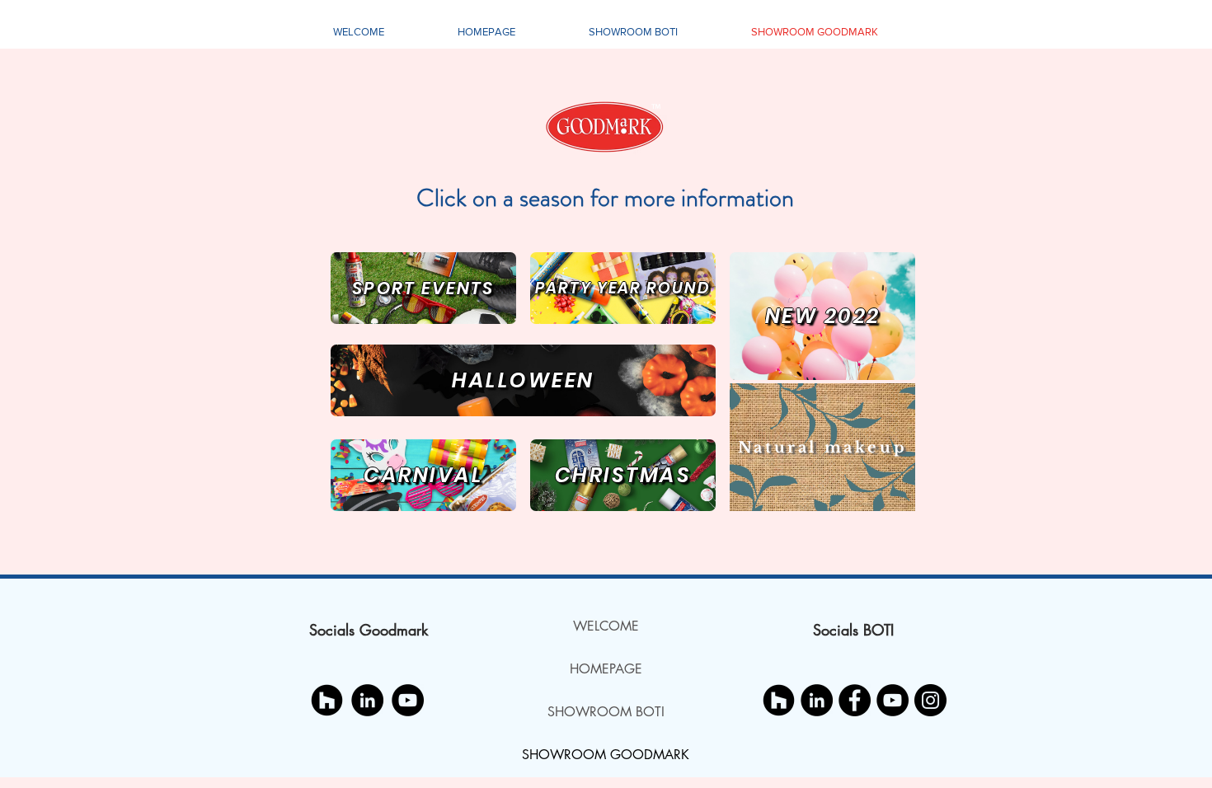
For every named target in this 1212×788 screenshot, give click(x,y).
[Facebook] (855, 700)
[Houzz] (327, 700)
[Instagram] (930, 700)
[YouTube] (408, 700)
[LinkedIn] (367, 700)
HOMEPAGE (606, 669)
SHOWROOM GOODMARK (605, 754)
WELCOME (606, 626)
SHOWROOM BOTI (606, 711)
